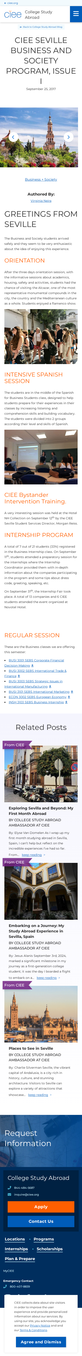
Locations (15, 1239)
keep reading (32, 855)
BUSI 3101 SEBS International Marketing (39, 692)
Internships (16, 1249)
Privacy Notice (40, 1325)
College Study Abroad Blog (47, 27)
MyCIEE (8, 1271)
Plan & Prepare (20, 1258)
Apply (41, 1206)
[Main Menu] (76, 14)
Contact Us (41, 1221)
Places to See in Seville (31, 1048)
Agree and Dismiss (41, 1342)
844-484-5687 (24, 1187)
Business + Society (41, 179)
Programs (44, 1239)
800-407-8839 (20, 1286)
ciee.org (12, 3)
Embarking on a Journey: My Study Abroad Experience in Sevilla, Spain (36, 931)
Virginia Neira (41, 201)
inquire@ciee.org (26, 1194)
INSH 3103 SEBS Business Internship (36, 702)
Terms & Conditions (33, 1330)
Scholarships (50, 1249)
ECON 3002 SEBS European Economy (37, 697)
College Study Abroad (39, 1177)
